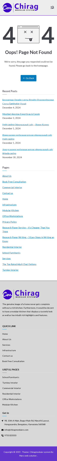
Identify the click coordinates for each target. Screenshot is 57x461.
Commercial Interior (12, 187)
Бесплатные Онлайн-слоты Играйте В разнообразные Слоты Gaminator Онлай (28, 101)
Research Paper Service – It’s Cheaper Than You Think (26, 229)
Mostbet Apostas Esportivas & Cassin (21, 114)
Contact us (7, 193)
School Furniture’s (11, 252)
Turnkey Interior (10, 270)
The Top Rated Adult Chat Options (19, 264)
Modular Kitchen (10, 210)
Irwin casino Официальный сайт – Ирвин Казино (25, 124)
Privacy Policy (9, 221)
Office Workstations (12, 216)
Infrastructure (9, 204)
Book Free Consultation (14, 181)
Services (6, 258)
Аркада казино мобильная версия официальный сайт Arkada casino (27, 151)
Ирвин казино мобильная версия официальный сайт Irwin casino (27, 137)
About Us (6, 176)
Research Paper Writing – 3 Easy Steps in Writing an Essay (28, 239)
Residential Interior (12, 247)
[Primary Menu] (52, 7)
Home (5, 199)
